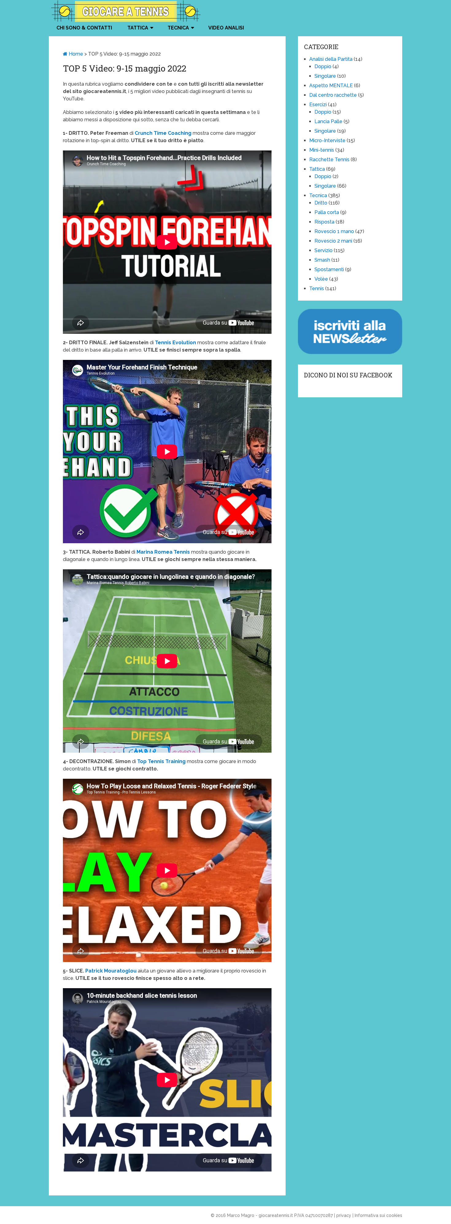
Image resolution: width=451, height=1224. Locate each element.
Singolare (325, 76)
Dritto (320, 203)
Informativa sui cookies (378, 1215)
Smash (322, 260)
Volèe (321, 279)
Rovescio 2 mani (333, 241)
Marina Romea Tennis (164, 552)
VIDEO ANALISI (226, 28)
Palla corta (326, 212)
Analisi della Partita (331, 59)
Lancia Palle (328, 121)
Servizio (323, 250)
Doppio (322, 66)
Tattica (137, 28)
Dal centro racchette (333, 95)
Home (75, 54)
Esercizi (318, 104)
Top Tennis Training (161, 761)
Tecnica (178, 28)
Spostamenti (329, 269)
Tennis (316, 288)
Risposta (324, 222)
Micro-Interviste (327, 140)
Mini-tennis (321, 150)
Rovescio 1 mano (334, 231)
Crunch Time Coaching (163, 133)
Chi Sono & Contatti (84, 28)
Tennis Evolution (175, 342)
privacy (343, 1215)
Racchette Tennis (329, 159)
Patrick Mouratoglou (111, 971)
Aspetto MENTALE (331, 85)
